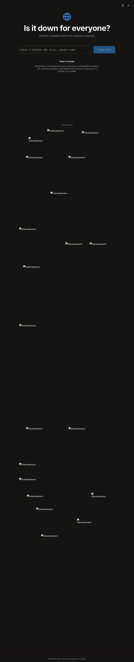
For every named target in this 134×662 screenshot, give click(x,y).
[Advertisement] (67, 97)
